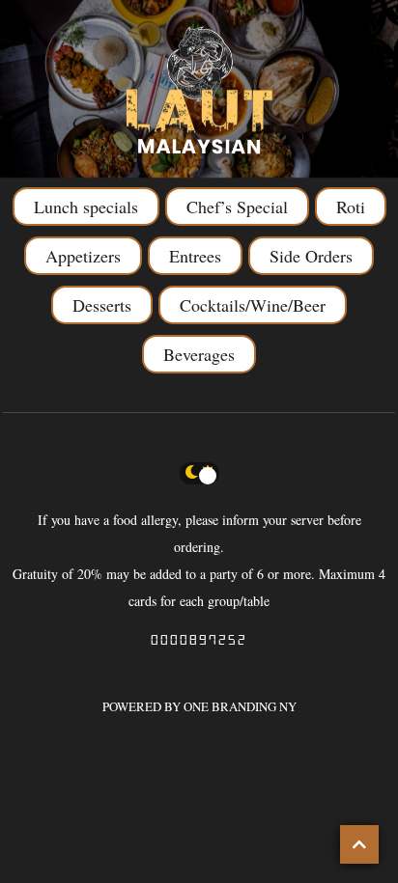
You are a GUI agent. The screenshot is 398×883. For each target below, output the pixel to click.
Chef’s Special (237, 206)
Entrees (195, 255)
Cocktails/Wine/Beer (253, 305)
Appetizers (83, 255)
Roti (350, 206)
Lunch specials (86, 206)
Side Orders (311, 255)
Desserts (101, 305)
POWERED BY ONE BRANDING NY (199, 706)
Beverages (199, 354)
